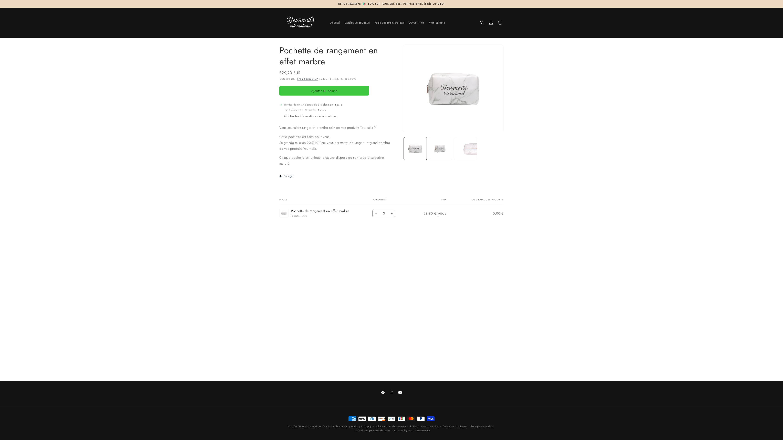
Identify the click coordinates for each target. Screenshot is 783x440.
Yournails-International (310, 426)
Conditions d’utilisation (455, 426)
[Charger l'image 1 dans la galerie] (415, 148)
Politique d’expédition (482, 426)
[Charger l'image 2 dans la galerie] (440, 148)
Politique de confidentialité (424, 426)
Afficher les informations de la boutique (310, 116)
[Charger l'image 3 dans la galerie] (465, 148)
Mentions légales (402, 430)
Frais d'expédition (307, 79)
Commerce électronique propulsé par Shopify (347, 426)
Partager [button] (288, 176)
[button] (482, 22)
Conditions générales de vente (373, 430)
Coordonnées (423, 430)
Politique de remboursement (391, 426)
